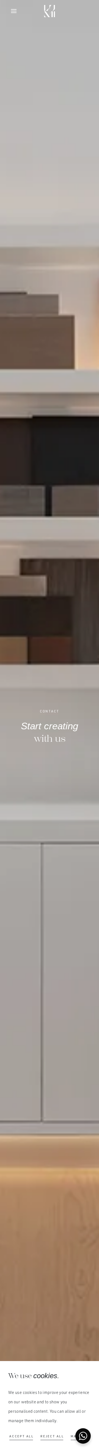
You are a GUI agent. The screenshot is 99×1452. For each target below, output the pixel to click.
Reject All (52, 1436)
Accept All (21, 1436)
